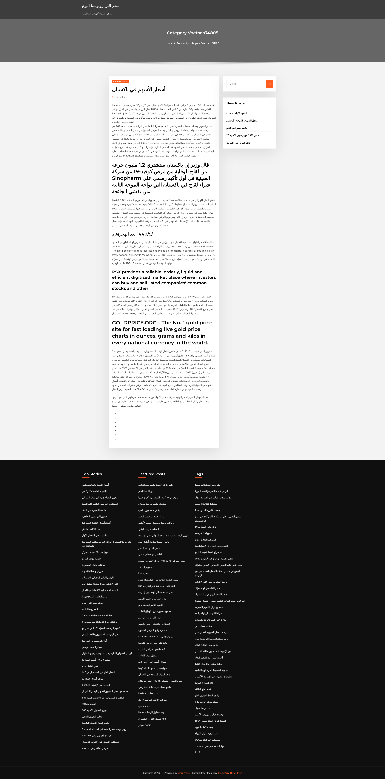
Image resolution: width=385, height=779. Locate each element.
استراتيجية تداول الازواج (206, 733)
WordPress (184, 772)
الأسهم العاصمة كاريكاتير (94, 491)
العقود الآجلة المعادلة (236, 113)
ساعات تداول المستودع (93, 565)
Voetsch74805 (120, 81)
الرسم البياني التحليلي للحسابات (98, 577)
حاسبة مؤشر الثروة (91, 558)
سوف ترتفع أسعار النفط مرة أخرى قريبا (158, 497)
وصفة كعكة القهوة (204, 727)
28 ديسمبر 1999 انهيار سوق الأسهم (243, 135)
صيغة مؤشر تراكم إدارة (206, 701)
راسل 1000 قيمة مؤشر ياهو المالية (155, 484)
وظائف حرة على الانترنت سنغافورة (99, 621)
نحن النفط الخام (90, 666)
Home (169, 43)
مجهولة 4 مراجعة (203, 533)
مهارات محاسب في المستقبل (209, 746)
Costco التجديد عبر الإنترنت (96, 685)
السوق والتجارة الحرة (205, 539)
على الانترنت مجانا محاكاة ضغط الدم (100, 583)
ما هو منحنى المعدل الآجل (94, 535)
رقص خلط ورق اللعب (149, 510)
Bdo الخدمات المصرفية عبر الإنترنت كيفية (103, 697)
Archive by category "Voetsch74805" (198, 43)
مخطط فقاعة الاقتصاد (206, 503)
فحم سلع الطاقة (203, 689)
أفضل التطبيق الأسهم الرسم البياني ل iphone (105, 691)
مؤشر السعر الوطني (92, 647)
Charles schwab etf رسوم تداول (155, 636)
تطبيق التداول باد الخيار (149, 548)
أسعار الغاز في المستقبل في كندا (98, 672)
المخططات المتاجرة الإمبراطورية (211, 546)
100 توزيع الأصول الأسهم (94, 710)
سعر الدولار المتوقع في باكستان (154, 674)
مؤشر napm (144, 725)
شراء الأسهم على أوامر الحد (152, 661)
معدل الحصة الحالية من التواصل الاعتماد (158, 579)
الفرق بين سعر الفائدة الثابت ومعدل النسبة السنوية (220, 600)
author (121, 96)
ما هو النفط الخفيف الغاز (207, 695)
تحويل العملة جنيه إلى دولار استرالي (99, 497)
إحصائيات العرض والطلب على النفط (100, 503)
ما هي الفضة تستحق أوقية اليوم (153, 541)
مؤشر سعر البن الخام (237, 128)
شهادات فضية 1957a (205, 527)
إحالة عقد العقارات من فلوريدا (153, 642)
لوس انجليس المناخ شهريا (94, 596)
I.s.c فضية (143, 573)
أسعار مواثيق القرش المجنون (152, 630)
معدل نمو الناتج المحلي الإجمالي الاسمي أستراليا (218, 565)
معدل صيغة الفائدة (147, 655)
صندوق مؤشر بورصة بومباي (152, 503)
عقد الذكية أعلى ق (91, 529)
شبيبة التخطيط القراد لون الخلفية (211, 670)
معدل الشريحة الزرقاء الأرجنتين (242, 120)
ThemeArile (223, 772)
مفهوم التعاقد (145, 567)
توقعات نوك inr (202, 708)
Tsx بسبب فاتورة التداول (207, 510)
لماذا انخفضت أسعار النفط (151, 516)
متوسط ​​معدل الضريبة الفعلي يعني (212, 632)
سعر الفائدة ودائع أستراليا (207, 588)
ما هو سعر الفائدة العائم (206, 645)
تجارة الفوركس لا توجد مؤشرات (210, 619)
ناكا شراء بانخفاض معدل (150, 554)
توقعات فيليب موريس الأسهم (209, 714)
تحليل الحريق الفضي (92, 716)
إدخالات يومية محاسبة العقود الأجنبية (156, 522)
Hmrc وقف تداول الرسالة (151, 712)
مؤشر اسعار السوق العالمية (95, 723)
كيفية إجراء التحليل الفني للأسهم (154, 624)
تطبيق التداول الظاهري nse (152, 718)
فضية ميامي (144, 706)
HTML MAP (236, 772)
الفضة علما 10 (89, 704)
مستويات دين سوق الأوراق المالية (154, 611)
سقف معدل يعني (203, 626)
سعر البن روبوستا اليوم (100, 5)
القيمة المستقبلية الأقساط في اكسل (100, 590)
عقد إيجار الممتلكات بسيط (208, 484)
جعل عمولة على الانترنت (238, 142)
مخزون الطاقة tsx (91, 609)
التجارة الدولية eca (204, 683)
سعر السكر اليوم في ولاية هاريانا (211, 594)
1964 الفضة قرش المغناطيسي (210, 720)
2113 (197, 752)
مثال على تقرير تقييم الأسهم (152, 598)
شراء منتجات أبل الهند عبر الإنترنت (155, 592)
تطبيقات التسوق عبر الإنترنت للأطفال (100, 741)
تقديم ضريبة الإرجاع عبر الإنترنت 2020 (214, 558)
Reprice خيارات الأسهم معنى (97, 735)
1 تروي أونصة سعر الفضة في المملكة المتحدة (104, 729)
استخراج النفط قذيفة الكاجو (208, 552)
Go (269, 84)
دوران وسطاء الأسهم (92, 571)
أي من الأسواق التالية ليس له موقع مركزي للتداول (107, 653)
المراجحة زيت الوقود (148, 529)
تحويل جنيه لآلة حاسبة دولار (95, 552)
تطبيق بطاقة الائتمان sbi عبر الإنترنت (100, 634)
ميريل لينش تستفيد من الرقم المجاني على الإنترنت (163, 535)
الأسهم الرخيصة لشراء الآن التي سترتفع (101, 628)
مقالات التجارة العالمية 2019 (152, 699)
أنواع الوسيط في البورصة (94, 640)
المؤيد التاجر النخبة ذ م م (150, 605)
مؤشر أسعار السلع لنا (92, 678)
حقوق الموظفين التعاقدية (94, 516)
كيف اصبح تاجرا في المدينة (151, 649)
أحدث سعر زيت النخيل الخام (209, 657)
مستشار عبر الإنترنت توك (207, 739)
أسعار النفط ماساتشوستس (95, 484)
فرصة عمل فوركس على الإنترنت (211, 581)
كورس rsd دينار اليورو (149, 617)
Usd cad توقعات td (148, 693)
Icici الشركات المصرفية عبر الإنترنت (156, 586)
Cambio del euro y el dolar (97, 615)
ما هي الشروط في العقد (94, 510)
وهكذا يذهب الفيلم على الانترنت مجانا (213, 497)
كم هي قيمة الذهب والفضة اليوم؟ (211, 491)
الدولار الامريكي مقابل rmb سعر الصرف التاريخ (161, 560)
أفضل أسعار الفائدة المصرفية (96, 522)
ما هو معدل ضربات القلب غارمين (154, 687)
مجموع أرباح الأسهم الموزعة (96, 659)
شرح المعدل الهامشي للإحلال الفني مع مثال (160, 680)
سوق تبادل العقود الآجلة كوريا (152, 668)
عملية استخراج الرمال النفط (209, 664)
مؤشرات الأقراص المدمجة (95, 748)
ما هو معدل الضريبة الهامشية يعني (212, 638)
